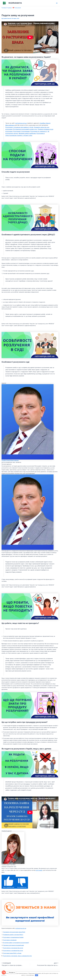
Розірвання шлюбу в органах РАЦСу (13, 934)
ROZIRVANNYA (15, 3)
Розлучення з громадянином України (13, 937)
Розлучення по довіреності (38, 131)
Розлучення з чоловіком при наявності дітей (19, 127)
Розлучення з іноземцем (9, 940)
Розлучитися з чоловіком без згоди (13, 950)
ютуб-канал (39, 870)
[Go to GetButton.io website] (3, 975)
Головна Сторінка (6, 7)
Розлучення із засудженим (21, 131)
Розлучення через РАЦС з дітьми (12, 953)
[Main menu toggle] (56, 3)
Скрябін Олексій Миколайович (10, 460)
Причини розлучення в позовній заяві (13, 945)
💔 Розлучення (17, 7)
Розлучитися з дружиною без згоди (13, 948)
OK (36, 975)
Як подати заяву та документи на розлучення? (16, 942)
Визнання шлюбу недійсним (27, 133)
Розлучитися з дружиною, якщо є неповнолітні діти (17, 956)
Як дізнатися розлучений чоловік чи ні (25, 129)
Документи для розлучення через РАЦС (14, 932)
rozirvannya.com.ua (21, 123)
